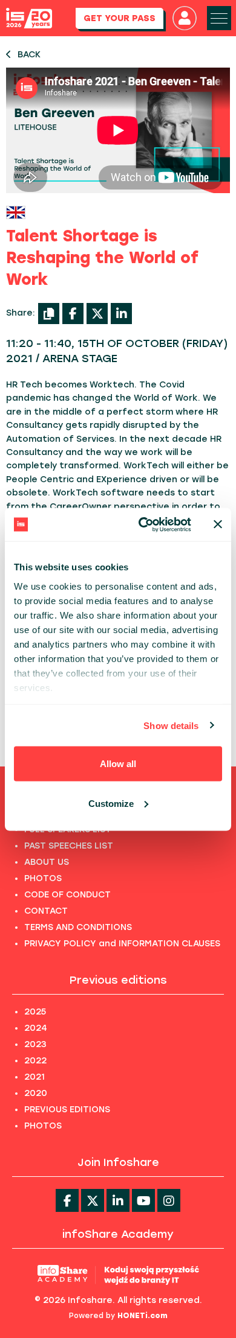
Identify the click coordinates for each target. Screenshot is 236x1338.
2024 (35, 1028)
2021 (34, 1077)
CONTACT (46, 911)
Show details (170, 725)
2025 (35, 1012)
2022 (35, 1061)
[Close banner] (218, 524)
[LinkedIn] (121, 313)
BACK (29, 54)
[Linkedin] (118, 1200)
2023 (35, 1044)
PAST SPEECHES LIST (68, 846)
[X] (97, 313)
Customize (111, 803)
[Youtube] (143, 1200)
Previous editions (118, 980)
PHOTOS (43, 878)
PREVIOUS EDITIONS (67, 1109)
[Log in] (184, 18)
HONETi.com (142, 1315)
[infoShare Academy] (118, 1275)
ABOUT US (46, 862)
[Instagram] (168, 1200)
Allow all (118, 764)
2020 (35, 1093)
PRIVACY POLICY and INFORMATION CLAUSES (122, 943)
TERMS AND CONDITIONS (78, 927)
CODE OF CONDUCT (67, 895)
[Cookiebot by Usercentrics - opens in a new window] (143, 524)
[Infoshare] (29, 18)
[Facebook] (73, 313)
